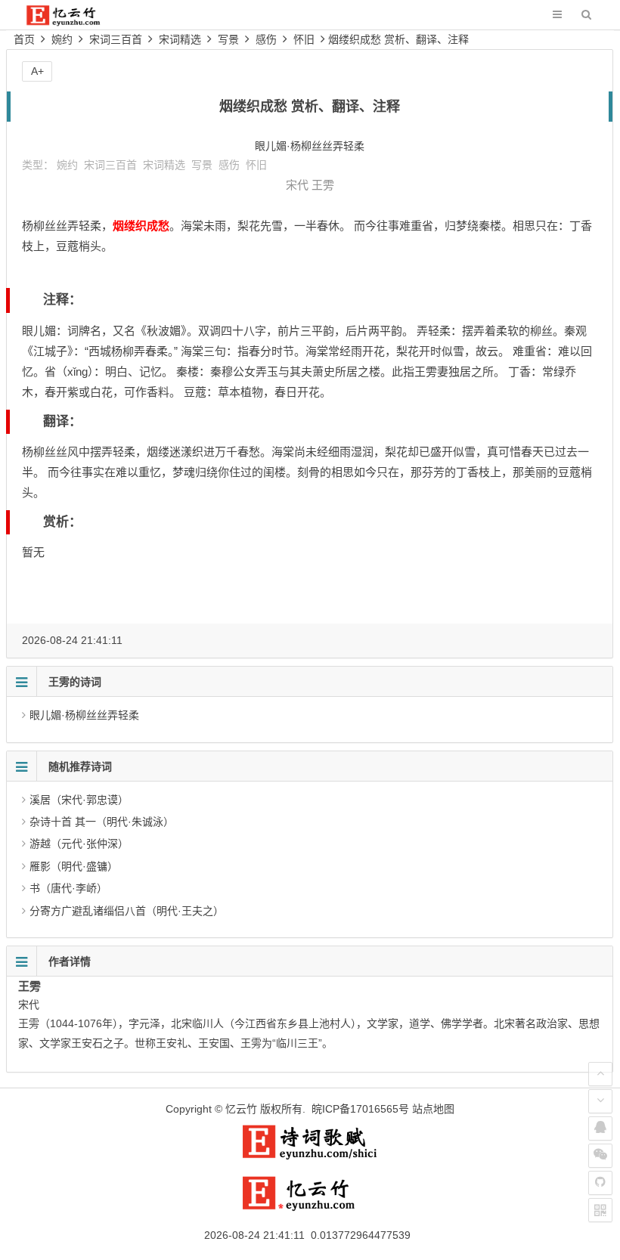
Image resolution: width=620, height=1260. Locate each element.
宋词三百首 (115, 39)
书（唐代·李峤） (68, 888)
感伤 (266, 39)
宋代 (297, 184)
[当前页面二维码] (600, 1210)
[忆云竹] (73, 22)
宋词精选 (180, 39)
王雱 (323, 184)
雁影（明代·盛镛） (73, 866)
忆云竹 (241, 1109)
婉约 (62, 39)
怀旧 (304, 39)
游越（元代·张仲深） (79, 843)
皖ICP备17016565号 (360, 1109)
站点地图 (433, 1109)
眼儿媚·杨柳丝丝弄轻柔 (84, 715)
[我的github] (600, 1183)
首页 (24, 39)
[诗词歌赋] (310, 1156)
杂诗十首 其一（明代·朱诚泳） (101, 822)
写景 (228, 39)
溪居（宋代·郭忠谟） (79, 800)
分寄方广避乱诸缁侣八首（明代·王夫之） (126, 911)
